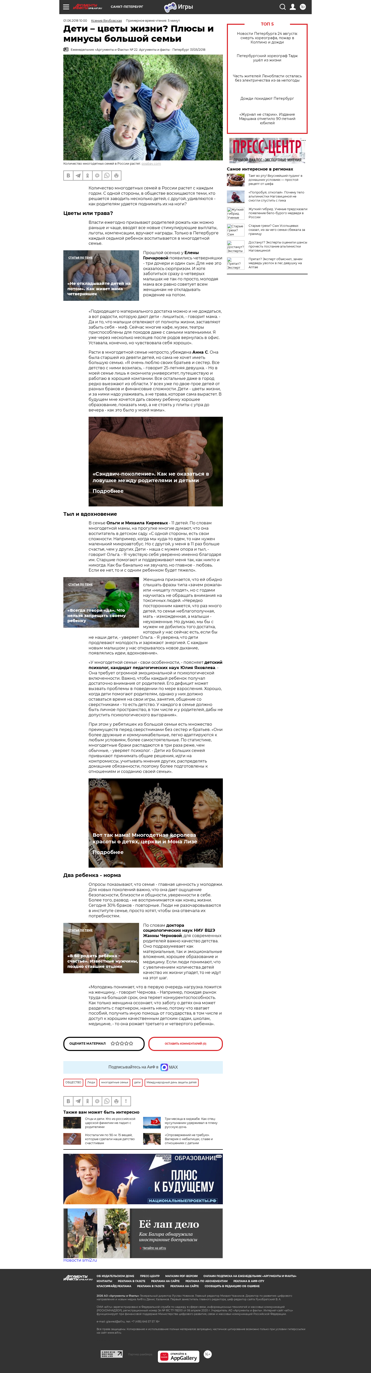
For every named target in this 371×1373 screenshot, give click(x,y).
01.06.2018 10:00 (75, 20)
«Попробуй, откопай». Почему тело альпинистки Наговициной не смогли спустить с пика (276, 196)
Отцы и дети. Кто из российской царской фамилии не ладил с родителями (110, 1123)
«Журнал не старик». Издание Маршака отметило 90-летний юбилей (267, 118)
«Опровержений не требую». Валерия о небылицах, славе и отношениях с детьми (189, 1139)
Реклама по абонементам (207, 1281)
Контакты (104, 1281)
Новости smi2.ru (80, 1260)
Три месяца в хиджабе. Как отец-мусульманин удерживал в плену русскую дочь (191, 1123)
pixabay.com (151, 163)
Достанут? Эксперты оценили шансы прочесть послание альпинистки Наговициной (278, 246)
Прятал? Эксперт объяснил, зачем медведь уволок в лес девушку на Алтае (275, 263)
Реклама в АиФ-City (248, 1281)
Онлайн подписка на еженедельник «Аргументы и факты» (250, 1276)
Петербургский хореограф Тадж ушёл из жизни (267, 58)
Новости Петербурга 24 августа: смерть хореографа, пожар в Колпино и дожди (267, 38)
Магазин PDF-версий (181, 1276)
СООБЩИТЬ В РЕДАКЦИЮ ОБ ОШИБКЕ (232, 1286)
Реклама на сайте (165, 1281)
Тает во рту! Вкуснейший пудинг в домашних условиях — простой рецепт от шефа (275, 180)
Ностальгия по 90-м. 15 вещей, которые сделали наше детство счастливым (110, 1139)
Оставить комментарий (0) (185, 1043)
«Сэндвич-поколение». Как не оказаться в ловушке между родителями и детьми (151, 477)
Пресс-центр (150, 1276)
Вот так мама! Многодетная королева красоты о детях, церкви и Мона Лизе (145, 838)
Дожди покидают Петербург (267, 98)
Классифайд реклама (114, 1286)
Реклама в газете (131, 1281)
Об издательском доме (115, 1276)
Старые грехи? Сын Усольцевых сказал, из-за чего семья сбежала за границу (277, 230)
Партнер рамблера (140, 1354)
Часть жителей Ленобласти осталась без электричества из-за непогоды (267, 78)
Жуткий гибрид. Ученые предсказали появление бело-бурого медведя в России (278, 213)
